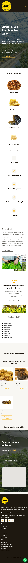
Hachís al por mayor (5, 550)
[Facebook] (2, 520)
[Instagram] (12, 520)
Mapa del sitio (4, 542)
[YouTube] (9, 520)
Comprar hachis (6, 389)
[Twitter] (6, 520)
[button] (25, 560)
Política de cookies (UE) (6, 544)
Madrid (13, 450)
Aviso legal (3, 548)
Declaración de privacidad (7, 546)
